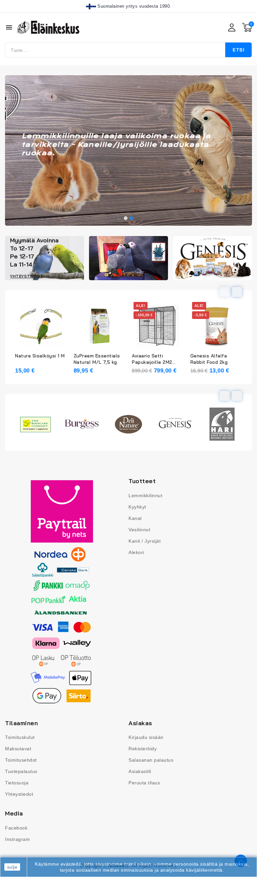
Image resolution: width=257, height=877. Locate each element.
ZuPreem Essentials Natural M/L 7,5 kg (97, 359)
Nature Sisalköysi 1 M (40, 356)
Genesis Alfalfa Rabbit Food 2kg (209, 359)
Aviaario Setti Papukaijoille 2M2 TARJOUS (152, 359)
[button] (125, 218)
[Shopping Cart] (247, 27)
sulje (12, 867)
